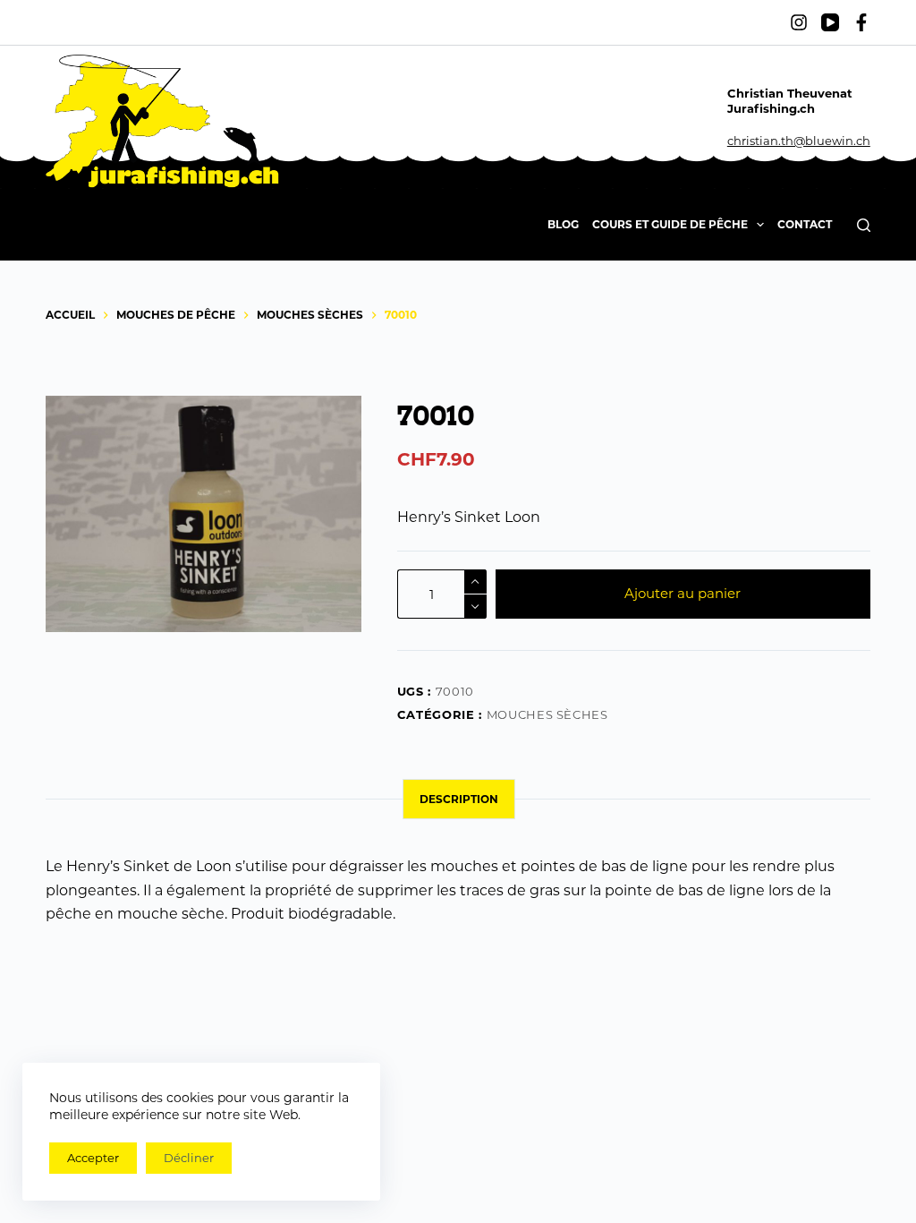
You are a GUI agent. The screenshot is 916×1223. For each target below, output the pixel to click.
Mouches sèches (547, 714)
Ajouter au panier (682, 593)
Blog (563, 224)
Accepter (93, 1157)
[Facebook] (861, 22)
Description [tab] (459, 799)
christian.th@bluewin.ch (798, 140)
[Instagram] (799, 22)
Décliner (189, 1157)
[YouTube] (830, 22)
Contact (804, 224)
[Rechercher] (863, 225)
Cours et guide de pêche (670, 224)
